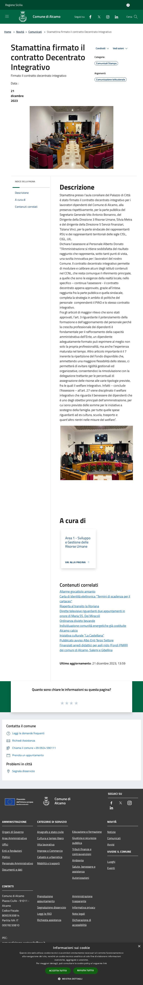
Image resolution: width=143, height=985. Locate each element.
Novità (20, 32)
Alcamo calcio (69, 630)
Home (7, 32)
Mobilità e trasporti (48, 863)
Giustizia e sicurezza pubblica (84, 840)
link (105, 963)
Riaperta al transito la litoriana (79, 606)
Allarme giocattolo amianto (77, 591)
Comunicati (35, 32)
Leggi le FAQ (44, 914)
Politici (6, 857)
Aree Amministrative (14, 838)
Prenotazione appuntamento (46, 898)
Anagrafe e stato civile (50, 832)
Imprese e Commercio (50, 851)
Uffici (5, 844)
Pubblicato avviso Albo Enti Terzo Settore (87, 640)
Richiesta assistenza (49, 920)
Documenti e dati (12, 869)
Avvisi (110, 844)
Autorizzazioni (80, 878)
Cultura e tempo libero (50, 838)
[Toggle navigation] (7, 16)
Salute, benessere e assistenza (83, 869)
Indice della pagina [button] (25, 181)
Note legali (78, 914)
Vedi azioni (118, 48)
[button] (71, 979)
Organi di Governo (13, 832)
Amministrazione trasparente (82, 898)
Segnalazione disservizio (51, 907)
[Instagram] (106, 16)
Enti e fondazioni (12, 851)
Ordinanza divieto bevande (77, 620)
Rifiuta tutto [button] (85, 970)
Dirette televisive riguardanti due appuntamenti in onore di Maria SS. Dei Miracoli (92, 613)
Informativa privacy (83, 907)
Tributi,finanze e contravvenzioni (81, 851)
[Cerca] (136, 17)
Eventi (111, 868)
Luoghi (111, 862)
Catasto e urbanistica (49, 857)
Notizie (111, 832)
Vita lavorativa (45, 844)
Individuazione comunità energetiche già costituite (93, 625)
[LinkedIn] (115, 16)
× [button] (139, 946)
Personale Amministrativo (17, 863)
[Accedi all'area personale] (128, 5)
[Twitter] (97, 16)
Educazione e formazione (87, 832)
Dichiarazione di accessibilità (81, 922)
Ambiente (78, 860)
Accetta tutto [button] (58, 970)
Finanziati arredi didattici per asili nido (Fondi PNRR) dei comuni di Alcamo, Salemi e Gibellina (94, 647)
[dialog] (71, 964)
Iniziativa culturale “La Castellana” (82, 635)
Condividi (101, 48)
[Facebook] (88, 16)
